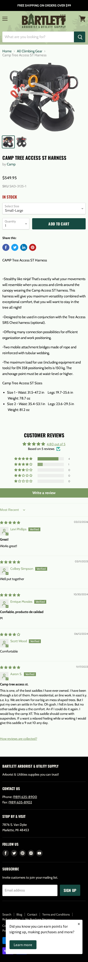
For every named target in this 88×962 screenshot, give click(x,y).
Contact (32, 914)
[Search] (79, 37)
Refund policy (11, 919)
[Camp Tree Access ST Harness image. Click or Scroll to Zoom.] (44, 97)
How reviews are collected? (18, 739)
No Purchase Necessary (40, 919)
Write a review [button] (44, 493)
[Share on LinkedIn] (23, 247)
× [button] (79, 924)
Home (7, 51)
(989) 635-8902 (20, 802)
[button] (23, 458)
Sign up (70, 890)
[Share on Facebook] (5, 247)
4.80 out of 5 (56, 444)
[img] (10, 522)
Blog (19, 914)
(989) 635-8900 (25, 797)
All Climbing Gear (29, 51)
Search (6, 914)
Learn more (23, 944)
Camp (11, 164)
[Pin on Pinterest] (32, 247)
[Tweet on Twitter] (14, 247)
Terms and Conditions (56, 914)
